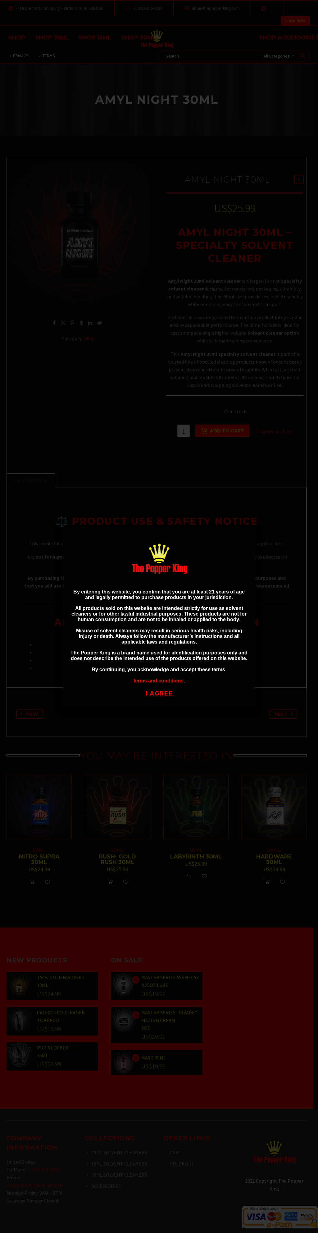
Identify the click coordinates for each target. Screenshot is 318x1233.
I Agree (159, 693)
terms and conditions (159, 680)
